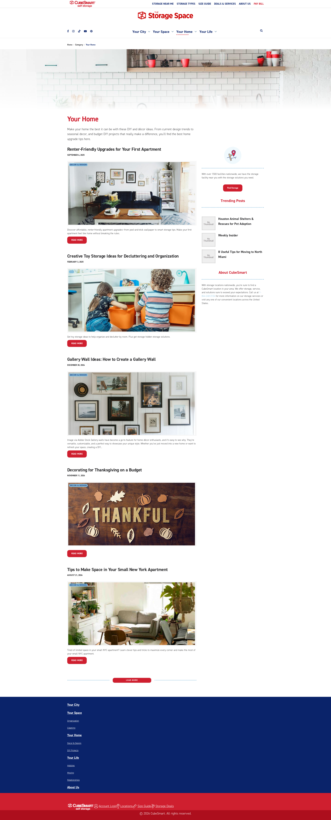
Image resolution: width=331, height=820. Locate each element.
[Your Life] (215, 31)
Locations (126, 806)
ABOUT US (245, 4)
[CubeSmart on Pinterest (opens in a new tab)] (91, 30)
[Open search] (261, 30)
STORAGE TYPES (186, 4)
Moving (70, 772)
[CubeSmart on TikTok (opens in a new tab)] (79, 29)
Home (69, 44)
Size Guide (144, 806)
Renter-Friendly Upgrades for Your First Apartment (114, 149)
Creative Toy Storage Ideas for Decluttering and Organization (123, 256)
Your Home (184, 31)
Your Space (161, 31)
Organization (73, 720)
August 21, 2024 (74, 575)
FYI (71, 271)
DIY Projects (72, 750)
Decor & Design (78, 164)
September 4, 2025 (75, 155)
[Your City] (149, 31)
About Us (73, 787)
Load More (132, 680)
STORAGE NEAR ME (163, 4)
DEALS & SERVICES (225, 4)
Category (79, 44)
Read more (77, 240)
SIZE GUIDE (204, 4)
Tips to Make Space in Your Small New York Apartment (117, 569)
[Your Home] (195, 31)
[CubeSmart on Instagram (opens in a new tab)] (73, 30)
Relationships (73, 780)
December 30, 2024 (76, 365)
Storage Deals (165, 806)
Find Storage (232, 188)
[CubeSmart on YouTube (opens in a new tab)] (85, 30)
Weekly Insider (228, 235)
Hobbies (71, 765)
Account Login (108, 806)
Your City (139, 31)
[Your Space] (172, 31)
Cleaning (71, 727)
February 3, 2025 (75, 261)
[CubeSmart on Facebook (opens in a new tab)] (68, 30)
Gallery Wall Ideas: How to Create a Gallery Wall (111, 359)
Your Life (206, 31)
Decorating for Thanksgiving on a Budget (104, 470)
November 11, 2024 (76, 475)
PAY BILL (259, 4)
